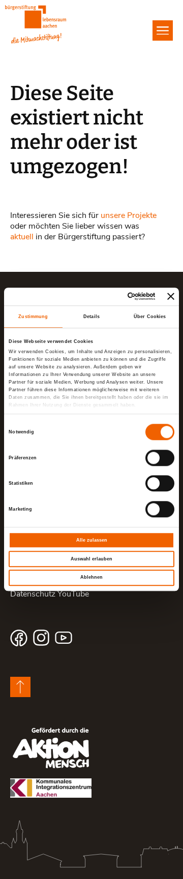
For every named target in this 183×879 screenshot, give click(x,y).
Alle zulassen (91, 540)
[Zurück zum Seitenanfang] (20, 687)
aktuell (22, 236)
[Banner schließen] (170, 296)
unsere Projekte (129, 214)
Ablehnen (91, 577)
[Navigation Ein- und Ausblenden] (162, 30)
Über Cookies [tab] (150, 316)
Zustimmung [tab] (33, 316)
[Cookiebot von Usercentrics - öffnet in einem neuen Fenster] (115, 297)
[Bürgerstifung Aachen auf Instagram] (41, 637)
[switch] (159, 458)
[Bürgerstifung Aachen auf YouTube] (63, 637)
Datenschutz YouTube (49, 593)
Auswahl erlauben (91, 558)
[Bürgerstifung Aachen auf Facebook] (18, 637)
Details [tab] (91, 316)
